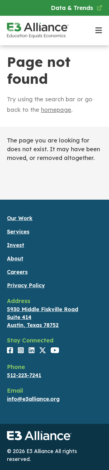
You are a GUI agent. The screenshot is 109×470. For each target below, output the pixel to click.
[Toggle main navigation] (98, 30)
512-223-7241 (24, 375)
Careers (17, 272)
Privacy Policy (26, 285)
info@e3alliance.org (33, 399)
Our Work (20, 218)
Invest (15, 245)
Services (18, 231)
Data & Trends (73, 7)
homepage (56, 109)
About (15, 258)
